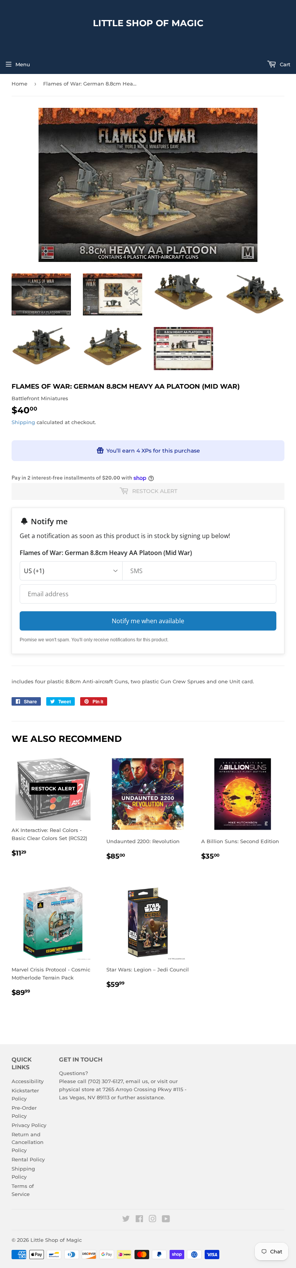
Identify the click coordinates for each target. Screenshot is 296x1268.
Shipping (23, 422)
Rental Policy (28, 1159)
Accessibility (28, 1081)
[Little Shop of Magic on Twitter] (126, 1220)
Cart (284, 64)
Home (19, 84)
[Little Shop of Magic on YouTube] (166, 1220)
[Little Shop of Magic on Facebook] (139, 1220)
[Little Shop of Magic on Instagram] (152, 1220)
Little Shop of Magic (148, 23)
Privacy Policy (29, 1125)
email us (137, 1081)
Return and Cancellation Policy (28, 1142)
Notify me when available (148, 621)
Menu (22, 64)
